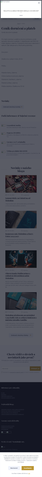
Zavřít (21, 15)
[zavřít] (39, 3)
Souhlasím (28, 468)
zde (29, 473)
